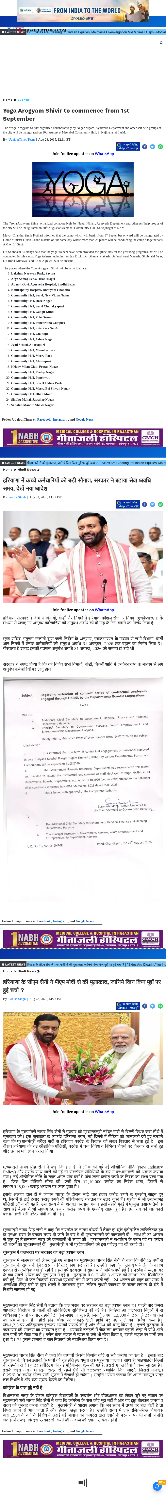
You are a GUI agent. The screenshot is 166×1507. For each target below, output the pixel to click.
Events (23, 100)
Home (8, 100)
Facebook (44, 419)
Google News (85, 419)
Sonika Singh (17, 497)
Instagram (60, 419)
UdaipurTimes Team (22, 139)
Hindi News (27, 469)
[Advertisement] (83, 66)
